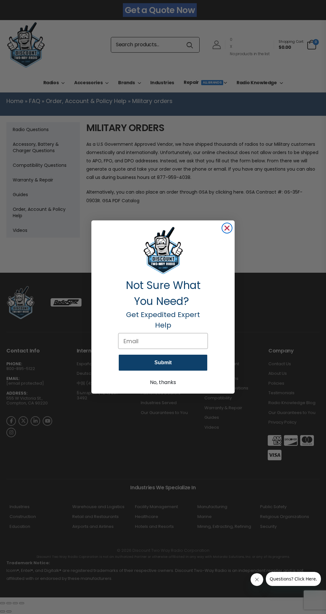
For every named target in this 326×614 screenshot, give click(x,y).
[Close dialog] (227, 228)
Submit (163, 362)
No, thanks (163, 382)
